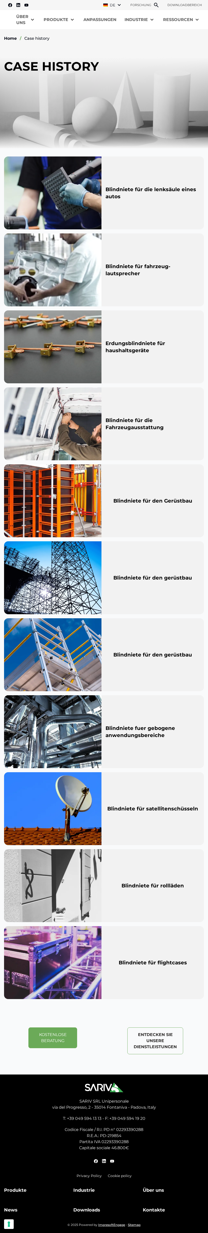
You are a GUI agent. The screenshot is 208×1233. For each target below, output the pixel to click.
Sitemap (134, 1225)
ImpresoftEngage (111, 1225)
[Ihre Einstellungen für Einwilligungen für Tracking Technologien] (9, 1224)
